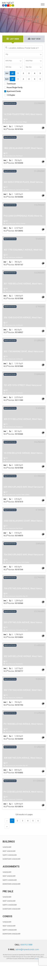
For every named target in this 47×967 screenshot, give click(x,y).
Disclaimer (38, 958)
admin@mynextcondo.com (27, 949)
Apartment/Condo (14, 91)
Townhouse (11, 84)
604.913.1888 (26, 945)
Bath (7, 79)
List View (14, 39)
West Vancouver (9, 851)
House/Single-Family (15, 87)
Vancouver (7, 847)
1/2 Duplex (11, 95)
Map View (35, 39)
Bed (7, 73)
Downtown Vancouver (11, 859)
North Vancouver (10, 855)
